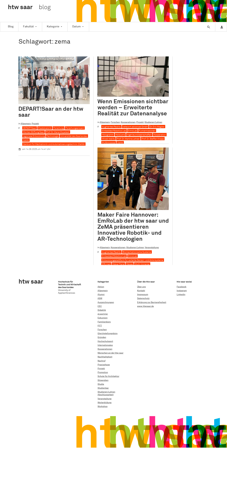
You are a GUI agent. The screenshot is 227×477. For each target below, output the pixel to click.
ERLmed (106, 264)
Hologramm (108, 135)
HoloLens (120, 135)
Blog (11, 26)
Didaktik (102, 310)
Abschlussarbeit (106, 395)
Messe (129, 264)
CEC (100, 306)
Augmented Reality (111, 127)
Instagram (182, 291)
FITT (100, 326)
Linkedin (181, 294)
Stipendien (103, 380)
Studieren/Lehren (153, 122)
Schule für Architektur (108, 376)
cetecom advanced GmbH (135, 127)
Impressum (142, 294)
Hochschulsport (105, 341)
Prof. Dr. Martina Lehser (128, 139)
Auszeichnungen (106, 302)
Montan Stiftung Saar (33, 132)
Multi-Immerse (142, 264)
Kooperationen (128, 122)
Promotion (103, 372)
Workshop (102, 406)
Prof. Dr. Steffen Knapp (153, 139)
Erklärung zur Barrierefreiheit (151, 302)
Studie (101, 384)
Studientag (103, 388)
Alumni (101, 294)
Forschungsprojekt (75, 128)
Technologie (53, 136)
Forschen (115, 122)
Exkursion (102, 318)
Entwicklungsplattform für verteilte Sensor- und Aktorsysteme (132, 260)
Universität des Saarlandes (74, 136)
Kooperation (160, 135)
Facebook (181, 287)
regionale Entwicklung (34, 136)
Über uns (141, 287)
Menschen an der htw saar (110, 353)
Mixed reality (108, 139)
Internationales (105, 345)
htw (29, 7)
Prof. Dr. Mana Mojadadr (57, 132)
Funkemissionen (147, 131)
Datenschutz (143, 298)
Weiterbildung (104, 403)
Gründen (102, 337)
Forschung (58, 128)
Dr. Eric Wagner (157, 127)
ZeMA (26, 140)
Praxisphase (104, 365)
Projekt (35, 124)
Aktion (101, 287)
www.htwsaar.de (145, 306)
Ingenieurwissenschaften (139, 135)
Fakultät (28, 26)
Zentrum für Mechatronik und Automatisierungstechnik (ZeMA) (54, 144)
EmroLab (132, 131)
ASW (100, 298)
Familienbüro (104, 322)
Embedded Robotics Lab (114, 131)
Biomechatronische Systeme (137, 252)
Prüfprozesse (108, 143)
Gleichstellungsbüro (108, 333)
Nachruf (101, 361)
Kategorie (53, 26)
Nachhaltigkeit (105, 357)
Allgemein (26, 124)
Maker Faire (118, 264)
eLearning (103, 314)
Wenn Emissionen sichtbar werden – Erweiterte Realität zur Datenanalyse (132, 108)
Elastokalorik (44, 128)
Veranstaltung (152, 247)
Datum (76, 26)
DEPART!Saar (29, 128)
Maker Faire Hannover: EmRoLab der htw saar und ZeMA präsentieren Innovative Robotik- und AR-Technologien (133, 227)
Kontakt (141, 291)
